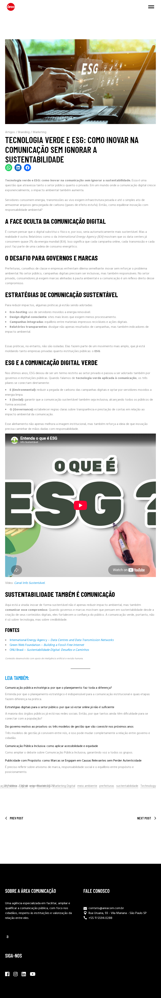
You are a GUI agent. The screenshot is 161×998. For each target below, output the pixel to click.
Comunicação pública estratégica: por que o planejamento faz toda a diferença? (58, 687)
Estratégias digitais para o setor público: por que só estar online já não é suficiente (59, 707)
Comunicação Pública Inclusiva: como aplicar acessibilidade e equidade (51, 746)
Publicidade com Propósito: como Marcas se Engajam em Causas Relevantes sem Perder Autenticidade (73, 760)
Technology (148, 786)
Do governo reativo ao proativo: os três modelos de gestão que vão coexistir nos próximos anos (69, 726)
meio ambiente (87, 786)
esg (32, 786)
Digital (23, 786)
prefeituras (106, 786)
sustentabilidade (127, 786)
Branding (24, 132)
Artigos (10, 132)
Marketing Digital (63, 786)
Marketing (39, 132)
